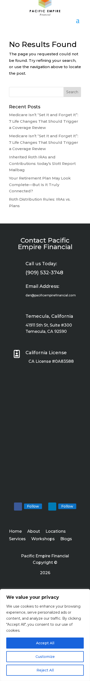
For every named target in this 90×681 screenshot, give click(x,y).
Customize (45, 656)
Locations (56, 532)
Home (15, 532)
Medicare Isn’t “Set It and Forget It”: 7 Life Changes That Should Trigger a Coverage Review (43, 121)
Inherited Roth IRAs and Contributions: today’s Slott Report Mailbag (42, 163)
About (33, 532)
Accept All (45, 643)
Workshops (43, 539)
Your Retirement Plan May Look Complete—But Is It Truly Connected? (40, 184)
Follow (33, 506)
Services (17, 539)
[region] (45, 635)
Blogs (66, 539)
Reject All (45, 670)
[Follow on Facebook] (18, 507)
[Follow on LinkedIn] (52, 507)
